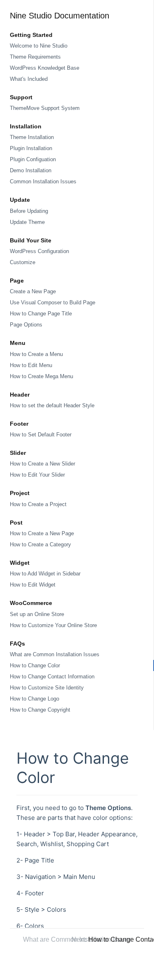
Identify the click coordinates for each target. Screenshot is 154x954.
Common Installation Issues (43, 181)
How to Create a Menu (36, 354)
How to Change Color (35, 665)
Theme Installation (32, 137)
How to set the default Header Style (52, 405)
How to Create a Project (38, 504)
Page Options (26, 325)
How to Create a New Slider (42, 464)
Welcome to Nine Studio (38, 46)
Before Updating (29, 211)
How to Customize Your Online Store (53, 625)
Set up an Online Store (37, 614)
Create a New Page (33, 291)
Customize (22, 262)
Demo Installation (30, 170)
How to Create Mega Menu (41, 376)
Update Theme (27, 222)
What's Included (29, 79)
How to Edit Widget (32, 585)
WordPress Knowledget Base (44, 68)
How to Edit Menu (31, 365)
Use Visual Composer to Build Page (52, 302)
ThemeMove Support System (45, 108)
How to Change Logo (34, 699)
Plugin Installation (31, 148)
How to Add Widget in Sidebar (45, 574)
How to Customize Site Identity (47, 688)
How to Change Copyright (40, 710)
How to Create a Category (40, 544)
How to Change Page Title (41, 313)
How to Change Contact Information (52, 676)
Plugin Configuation (33, 159)
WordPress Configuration (39, 251)
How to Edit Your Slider (37, 475)
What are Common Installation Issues (54, 654)
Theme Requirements (35, 57)
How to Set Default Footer (40, 434)
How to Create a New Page (42, 533)
